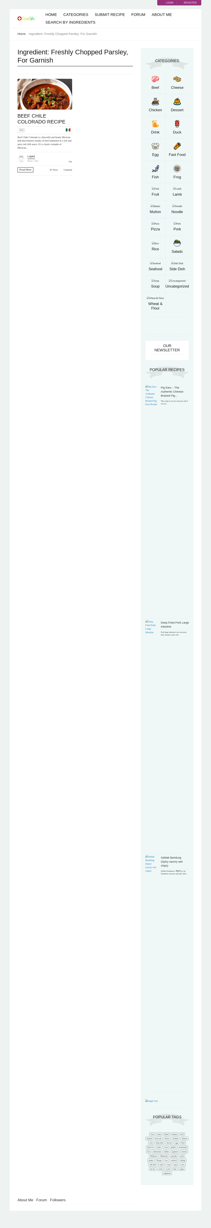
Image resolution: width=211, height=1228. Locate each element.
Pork (177, 229)
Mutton (155, 212)
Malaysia (153, 1156)
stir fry (152, 1169)
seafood (174, 1160)
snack (161, 1165)
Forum (138, 14)
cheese (167, 1138)
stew (183, 1165)
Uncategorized (177, 286)
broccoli (158, 1138)
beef (182, 1134)
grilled (173, 1147)
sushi (160, 1169)
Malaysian (164, 1156)
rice (166, 1160)
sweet (168, 1169)
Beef (21, 130)
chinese (184, 1138)
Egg (155, 154)
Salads (177, 251)
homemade (183, 1147)
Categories (75, 14)
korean (184, 1152)
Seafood (155, 269)
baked (166, 1134)
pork (182, 1156)
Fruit (155, 194)
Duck (177, 132)
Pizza (155, 229)
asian (159, 1134)
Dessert (177, 110)
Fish (155, 177)
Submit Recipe (110, 14)
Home (51, 14)
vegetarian (167, 1173)
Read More (25, 169)
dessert (169, 1143)
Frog (177, 177)
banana (174, 1134)
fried (183, 1143)
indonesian (157, 1152)
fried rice (150, 1147)
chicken (175, 1138)
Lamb (177, 194)
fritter (159, 1147)
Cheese (177, 87)
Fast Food (177, 154)
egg (176, 1143)
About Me (162, 14)
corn (151, 1143)
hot (148, 1152)
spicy (176, 1165)
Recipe (159, 1160)
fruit (166, 1147)
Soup (155, 286)
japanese (175, 1152)
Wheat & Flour (155, 306)
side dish (153, 1165)
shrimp (182, 1160)
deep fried (159, 1143)
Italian (166, 1152)
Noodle (177, 212)
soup (169, 1165)
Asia (152, 1134)
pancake (174, 1156)
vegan (181, 1169)
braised (149, 1138)
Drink (155, 132)
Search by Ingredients (70, 22)
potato (151, 1160)
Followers (58, 1200)
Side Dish (177, 269)
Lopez (31, 156)
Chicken (155, 110)
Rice (155, 249)
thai (174, 1169)
